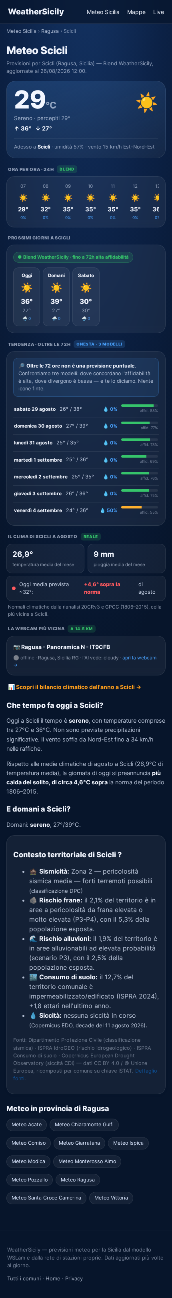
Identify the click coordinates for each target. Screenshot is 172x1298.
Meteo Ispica (128, 1143)
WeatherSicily (36, 11)
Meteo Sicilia (103, 11)
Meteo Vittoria (111, 1198)
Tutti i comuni (24, 1278)
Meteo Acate (27, 1124)
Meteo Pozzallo (30, 1180)
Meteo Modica (28, 1161)
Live (158, 11)
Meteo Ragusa (78, 1180)
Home (53, 1278)
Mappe (136, 11)
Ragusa (50, 31)
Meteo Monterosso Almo (87, 1161)
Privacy (74, 1278)
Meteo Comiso (29, 1143)
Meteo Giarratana (79, 1143)
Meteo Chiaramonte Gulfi (84, 1124)
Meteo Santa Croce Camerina (46, 1198)
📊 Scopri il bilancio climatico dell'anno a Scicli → (74, 686)
